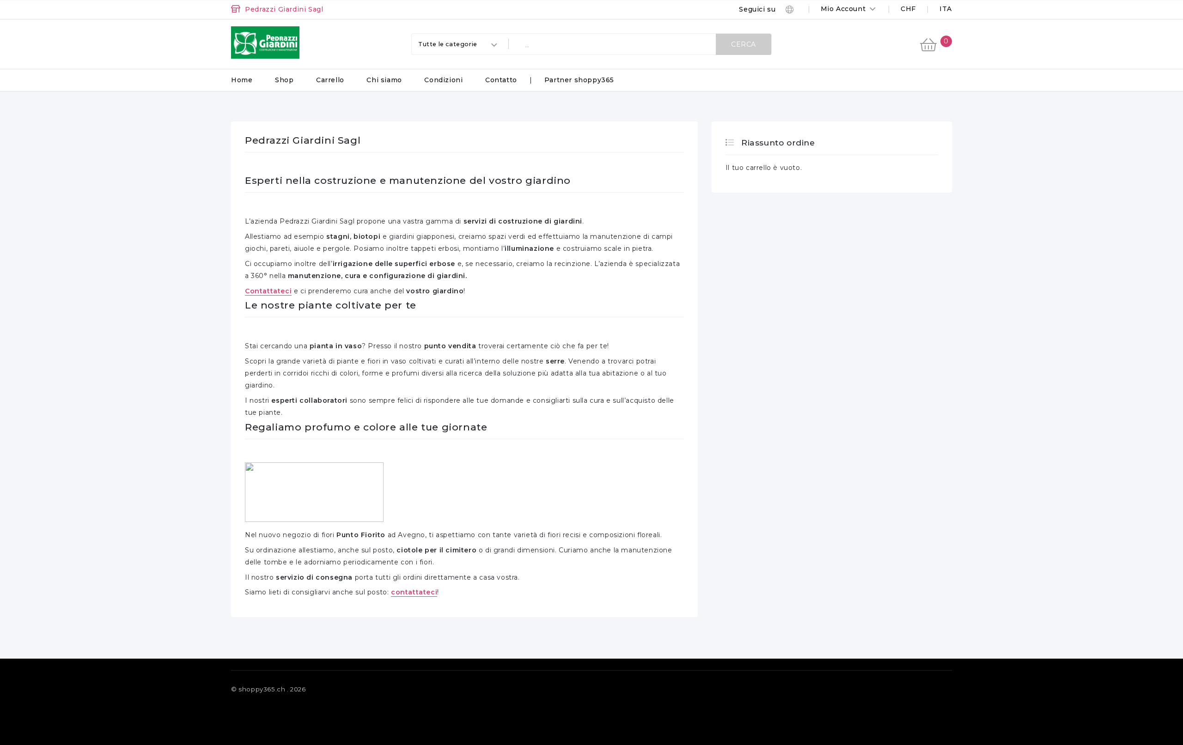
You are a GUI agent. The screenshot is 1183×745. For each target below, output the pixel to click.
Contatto (501, 80)
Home (241, 80)
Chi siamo (384, 80)
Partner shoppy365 (579, 80)
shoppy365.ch (261, 689)
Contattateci (268, 291)
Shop (284, 80)
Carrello (330, 80)
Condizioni (443, 80)
